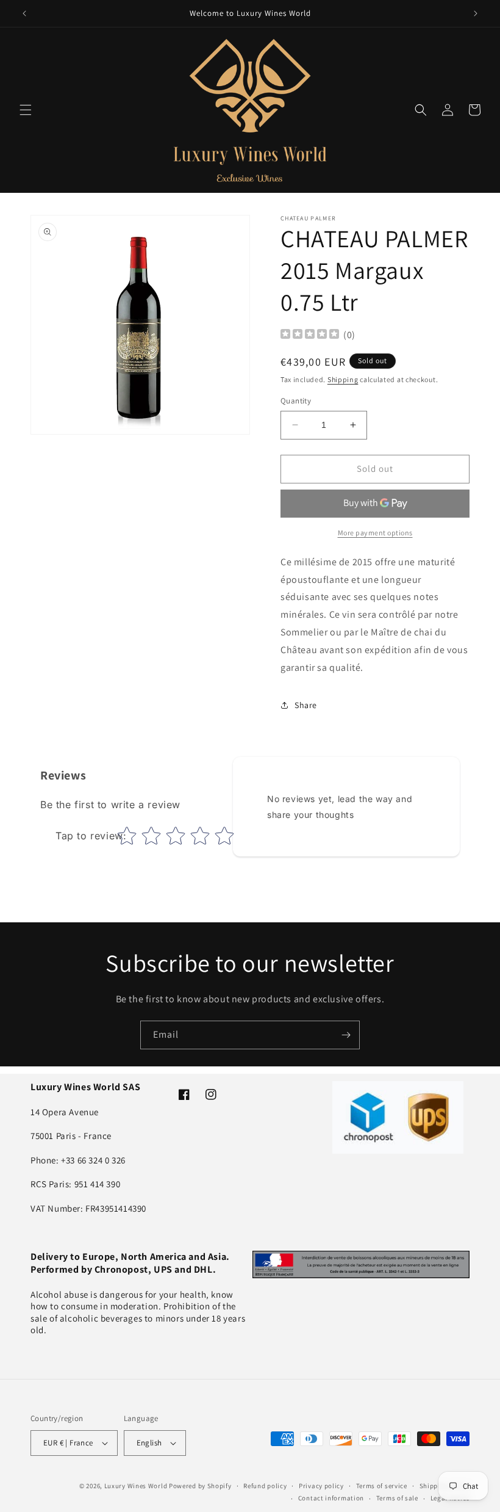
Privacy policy (321, 1485)
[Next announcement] (475, 13)
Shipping (343, 379)
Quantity (295, 401)
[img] (309, 335)
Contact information (331, 1498)
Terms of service (381, 1485)
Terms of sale (397, 1498)
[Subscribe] (345, 1035)
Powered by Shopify (200, 1485)
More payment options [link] (375, 532)
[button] (25, 109)
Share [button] (306, 705)
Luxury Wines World (136, 1485)
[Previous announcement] (24, 13)
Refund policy (265, 1485)
